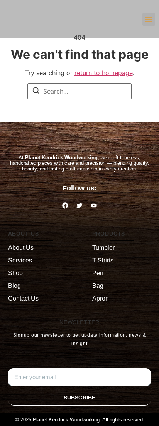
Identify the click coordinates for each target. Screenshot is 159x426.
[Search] (36, 92)
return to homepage (103, 73)
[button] (148, 19)
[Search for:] (79, 91)
